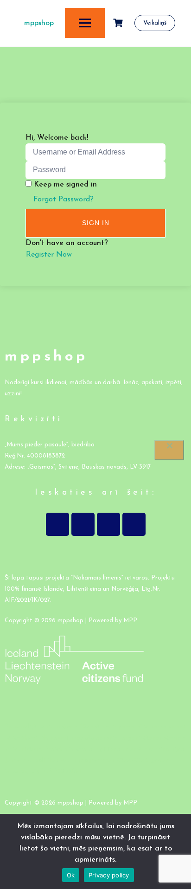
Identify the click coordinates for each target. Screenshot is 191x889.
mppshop (39, 23)
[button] (95, 554)
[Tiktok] (134, 524)
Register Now (49, 254)
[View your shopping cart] (119, 23)
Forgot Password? (63, 199)
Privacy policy (109, 875)
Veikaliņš (154, 23)
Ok (71, 875)
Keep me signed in (65, 184)
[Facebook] (57, 524)
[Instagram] (83, 524)
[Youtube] (108, 524)
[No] (169, 450)
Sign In (95, 222)
